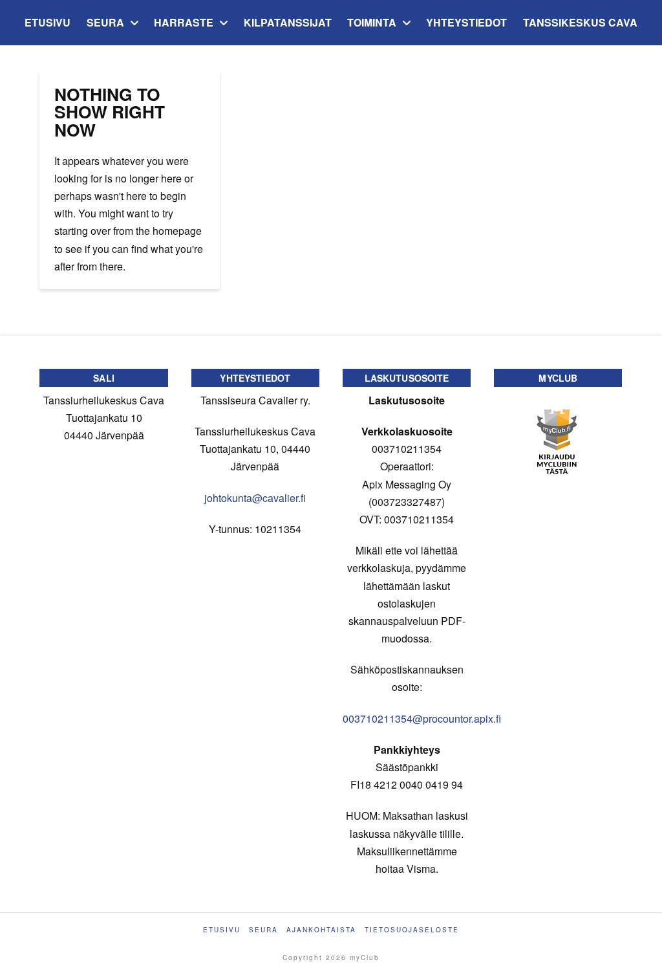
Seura (263, 930)
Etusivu (221, 930)
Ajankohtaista (321, 930)
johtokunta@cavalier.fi (255, 497)
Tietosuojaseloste (412, 930)
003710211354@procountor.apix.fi (422, 718)
